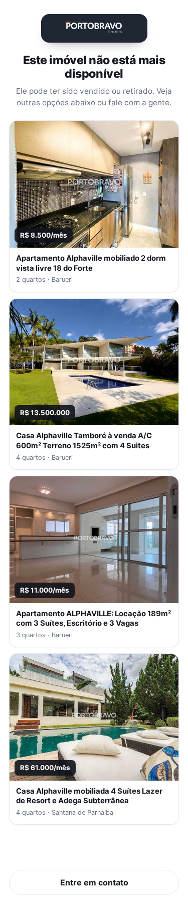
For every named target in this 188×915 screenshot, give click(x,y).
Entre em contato (94, 882)
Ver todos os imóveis (94, 851)
